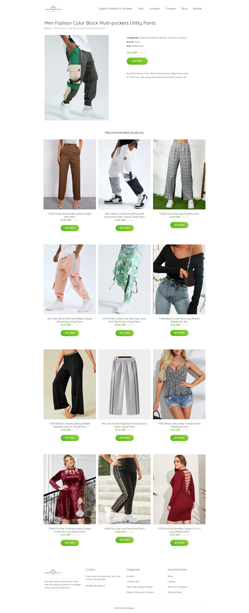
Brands (197, 8)
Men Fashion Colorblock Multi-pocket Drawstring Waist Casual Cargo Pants (124, 215)
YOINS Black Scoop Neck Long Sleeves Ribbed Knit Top (179, 320)
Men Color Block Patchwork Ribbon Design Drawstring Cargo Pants (69, 320)
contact (171, 581)
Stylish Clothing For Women (115, 8)
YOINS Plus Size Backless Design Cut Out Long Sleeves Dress (179, 530)
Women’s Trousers (177, 37)
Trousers (171, 8)
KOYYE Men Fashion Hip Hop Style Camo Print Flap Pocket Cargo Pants (124, 320)
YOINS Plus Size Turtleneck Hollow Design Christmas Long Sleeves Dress (69, 530)
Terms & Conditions (177, 586)
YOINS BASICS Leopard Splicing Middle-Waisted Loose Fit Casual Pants (69, 425)
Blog (184, 8)
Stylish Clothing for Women (153, 37)
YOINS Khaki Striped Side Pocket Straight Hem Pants (69, 215)
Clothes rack (133, 581)
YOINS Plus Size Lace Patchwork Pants (124, 528)
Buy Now (137, 61)
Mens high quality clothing (139, 586)
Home (48, 28)
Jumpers (154, 8)
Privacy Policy (175, 592)
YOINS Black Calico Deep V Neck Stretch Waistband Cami (179, 425)
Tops (140, 8)
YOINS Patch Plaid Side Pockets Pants (179, 213)
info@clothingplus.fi (95, 585)
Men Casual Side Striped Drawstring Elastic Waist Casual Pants (124, 425)
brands (130, 576)
